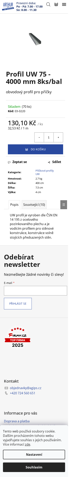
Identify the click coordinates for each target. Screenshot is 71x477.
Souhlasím (34, 467)
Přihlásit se (17, 303)
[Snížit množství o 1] (39, 137)
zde (27, 444)
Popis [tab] (14, 204)
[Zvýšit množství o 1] (58, 137)
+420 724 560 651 (22, 393)
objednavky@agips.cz (25, 388)
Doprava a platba (17, 421)
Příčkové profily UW (45, 172)
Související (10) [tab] (34, 204)
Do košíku (38, 149)
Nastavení (34, 454)
